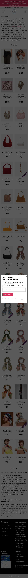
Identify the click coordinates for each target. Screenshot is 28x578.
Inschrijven (7, 294)
